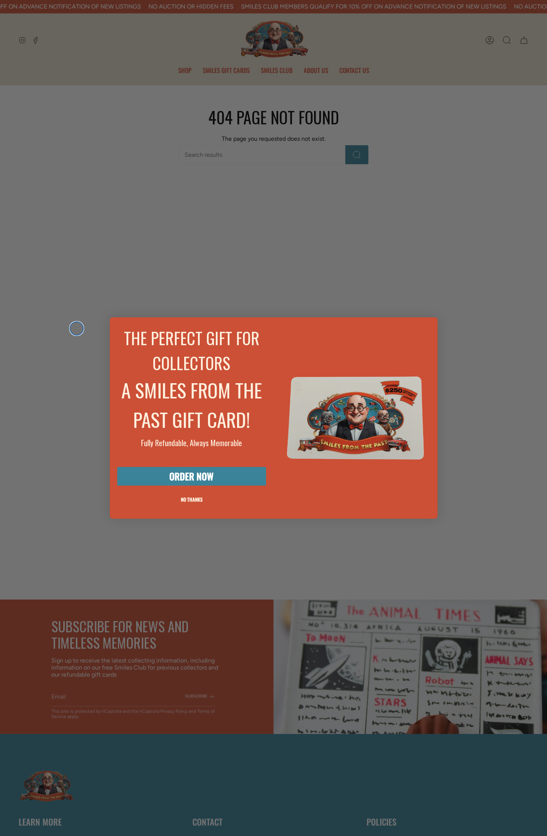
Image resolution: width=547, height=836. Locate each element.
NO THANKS (191, 499)
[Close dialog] (76, 328)
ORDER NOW (191, 476)
